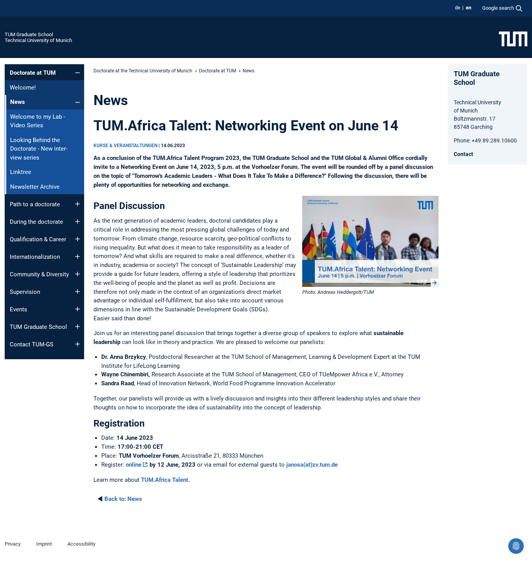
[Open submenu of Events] (77, 309)
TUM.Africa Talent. (165, 479)
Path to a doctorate (35, 204)
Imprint (44, 544)
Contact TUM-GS (31, 344)
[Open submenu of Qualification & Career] (77, 239)
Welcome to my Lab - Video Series (37, 121)
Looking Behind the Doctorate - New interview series (38, 149)
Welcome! (23, 87)
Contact (463, 154)
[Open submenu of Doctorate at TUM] (77, 72)
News (123, 498)
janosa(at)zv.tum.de (312, 464)
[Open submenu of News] (77, 102)
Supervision (25, 291)
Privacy (13, 544)
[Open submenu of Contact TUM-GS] (77, 344)
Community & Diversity (39, 274)
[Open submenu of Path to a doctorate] (77, 204)
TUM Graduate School (29, 34)
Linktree (20, 172)
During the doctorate (36, 221)
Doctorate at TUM (33, 72)
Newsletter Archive (35, 186)
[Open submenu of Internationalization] (77, 256)
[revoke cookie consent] (516, 546)
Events (18, 309)
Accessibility (81, 544)
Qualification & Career (38, 239)
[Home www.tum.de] (513, 38)
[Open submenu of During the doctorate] (77, 221)
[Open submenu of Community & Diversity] (77, 274)
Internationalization (35, 256)
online (133, 464)
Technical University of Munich (38, 40)
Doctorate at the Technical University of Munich (142, 71)
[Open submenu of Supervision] (77, 291)
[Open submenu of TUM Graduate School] (77, 326)
